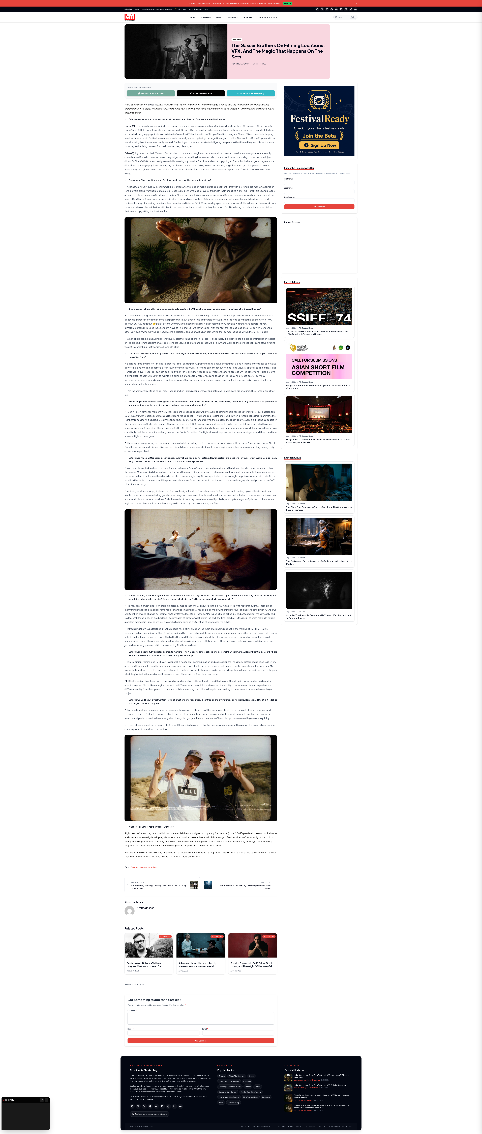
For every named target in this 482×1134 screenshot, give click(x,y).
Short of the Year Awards (303, 1100)
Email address (289, 197)
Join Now (287, 3)
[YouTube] (336, 9)
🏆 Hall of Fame (180, 9)
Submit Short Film (268, 17)
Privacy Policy (322, 1126)
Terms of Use (310, 1126)
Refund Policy (347, 1126)
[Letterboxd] (355, 9)
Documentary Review (227, 1092)
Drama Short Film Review (229, 1081)
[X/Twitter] (327, 9)
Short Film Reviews (236, 1076)
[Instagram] (322, 9)
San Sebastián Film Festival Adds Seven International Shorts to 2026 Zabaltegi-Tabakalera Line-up (317, 332)
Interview (152, 867)
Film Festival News (306, 328)
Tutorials (247, 17)
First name (288, 179)
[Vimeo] (341, 9)
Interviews (206, 17)
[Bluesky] (351, 9)
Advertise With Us (263, 1126)
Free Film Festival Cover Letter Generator (157, 9)
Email (205, 1029)
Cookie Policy (334, 1126)
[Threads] (346, 9)
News (218, 17)
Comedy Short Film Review (230, 1086)
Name (131, 1029)
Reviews (232, 17)
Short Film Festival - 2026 (198, 9)
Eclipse (152, 104)
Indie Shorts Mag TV (132, 9)
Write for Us (299, 1126)
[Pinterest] (332, 9)
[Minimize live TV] (46, 1100)
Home (193, 17)
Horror (257, 1086)
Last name (288, 188)
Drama (251, 1076)
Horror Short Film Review (229, 1097)
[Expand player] (42, 1100)
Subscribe (321, 207)
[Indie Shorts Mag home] (130, 17)
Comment (132, 1010)
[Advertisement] (319, 646)
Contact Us (276, 1126)
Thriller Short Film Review (251, 1092)
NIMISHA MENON (242, 64)
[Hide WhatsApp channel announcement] (356, 3)
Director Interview (139, 867)
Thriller (248, 1086)
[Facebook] (317, 9)
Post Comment (201, 1041)
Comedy (247, 1081)
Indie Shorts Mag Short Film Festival (307, 1080)
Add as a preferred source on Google (151, 1114)
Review (222, 1076)
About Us (251, 1126)
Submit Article (287, 1126)
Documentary (233, 1102)
